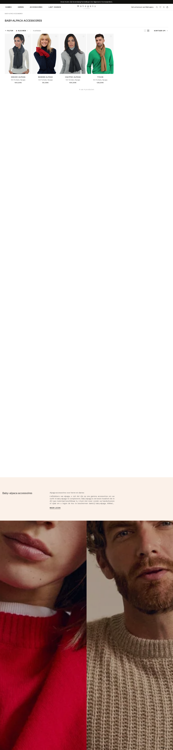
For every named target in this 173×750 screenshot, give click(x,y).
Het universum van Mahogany (142, 7)
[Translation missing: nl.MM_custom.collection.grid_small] (148, 31)
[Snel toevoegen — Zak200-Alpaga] (28, 70)
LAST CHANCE (55, 7)
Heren (21, 7)
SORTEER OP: (160, 31)
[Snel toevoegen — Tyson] (110, 70)
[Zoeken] (157, 7)
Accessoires (36, 7)
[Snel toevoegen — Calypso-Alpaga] (82, 70)
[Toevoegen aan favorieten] (29, 36)
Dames (8, 7)
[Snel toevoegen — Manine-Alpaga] (55, 70)
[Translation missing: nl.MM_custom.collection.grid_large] (145, 31)
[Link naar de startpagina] (86, 7)
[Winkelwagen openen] (167, 7)
